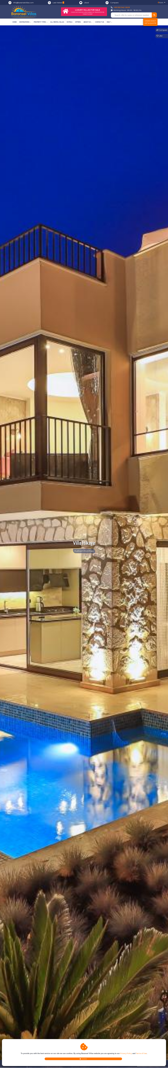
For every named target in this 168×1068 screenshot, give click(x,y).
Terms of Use (141, 1053)
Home (14, 22)
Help (108, 22)
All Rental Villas (57, 22)
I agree (84, 1059)
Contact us (99, 22)
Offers (78, 22)
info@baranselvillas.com (23, 3)
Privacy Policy (126, 1053)
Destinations (24, 22)
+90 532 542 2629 (122, 7)
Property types (40, 22)
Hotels (69, 22)
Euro (161, 2)
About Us (87, 22)
